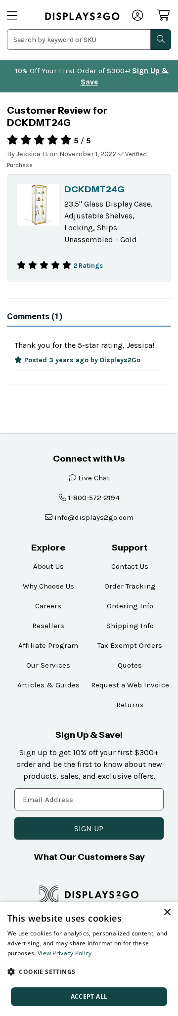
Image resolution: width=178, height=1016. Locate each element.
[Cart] (164, 15)
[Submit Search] (160, 39)
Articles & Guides (48, 684)
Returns (129, 704)
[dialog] (89, 959)
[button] (89, 971)
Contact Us (129, 566)
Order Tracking (130, 586)
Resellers (48, 625)
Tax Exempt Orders (129, 645)
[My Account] (138, 16)
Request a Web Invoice (130, 684)
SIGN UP (88, 828)
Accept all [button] (89, 996)
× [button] (167, 912)
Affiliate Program (48, 645)
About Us (48, 566)
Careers (48, 605)
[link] (82, 16)
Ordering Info (130, 605)
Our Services (48, 665)
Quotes (130, 665)
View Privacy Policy (65, 953)
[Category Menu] (20, 16)
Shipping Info (130, 625)
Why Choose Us (48, 586)
